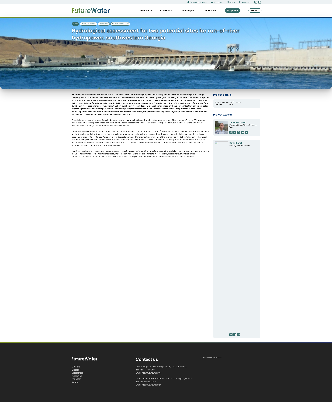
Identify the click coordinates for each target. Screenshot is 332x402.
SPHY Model (218, 2)
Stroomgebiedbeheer (88, 24)
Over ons (144, 10)
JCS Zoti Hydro (235, 102)
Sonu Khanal (235, 143)
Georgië (75, 24)
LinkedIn (256, 2)
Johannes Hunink (238, 122)
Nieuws (255, 10)
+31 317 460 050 (147, 369)
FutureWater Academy (198, 2)
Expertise (165, 10)
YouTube (259, 2)
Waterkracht (104, 24)
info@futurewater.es (151, 384)
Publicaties (210, 10)
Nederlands (246, 2)
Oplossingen (187, 10)
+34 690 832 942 (148, 381)
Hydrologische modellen (120, 24)
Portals (232, 2)
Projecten (232, 10)
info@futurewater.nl (151, 372)
